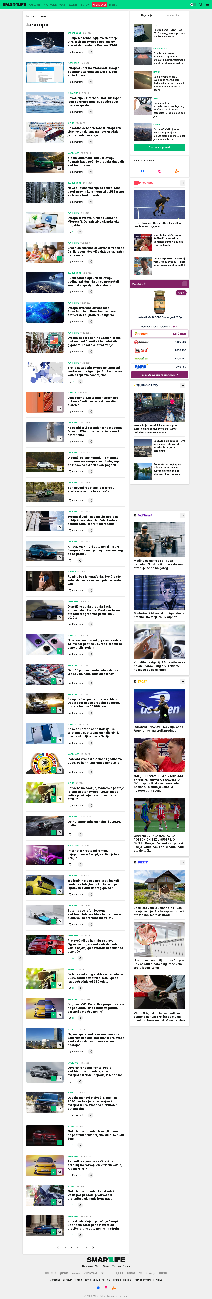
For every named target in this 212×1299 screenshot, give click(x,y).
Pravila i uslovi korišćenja (97, 1279)
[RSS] (177, 171)
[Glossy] (150, 1273)
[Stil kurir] (140, 1273)
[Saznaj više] (183, 183)
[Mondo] (50, 1273)
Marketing (55, 1279)
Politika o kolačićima (122, 1279)
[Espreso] (163, 1273)
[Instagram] (159, 171)
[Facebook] (142, 171)
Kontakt (78, 1279)
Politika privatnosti (144, 1279)
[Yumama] (90, 1273)
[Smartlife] (14, 4)
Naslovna (31, 16)
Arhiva (159, 1279)
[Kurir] (64, 1273)
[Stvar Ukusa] (106, 1273)
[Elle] (119, 1273)
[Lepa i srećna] (76, 1273)
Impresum (67, 1279)
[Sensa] (131, 1273)
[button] (76, 51)
